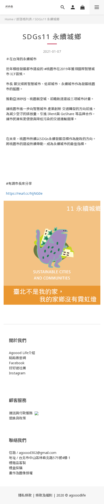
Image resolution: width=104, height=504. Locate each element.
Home (9, 19)
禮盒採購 (15, 468)
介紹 (31, 352)
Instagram (17, 373)
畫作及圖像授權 (21, 473)
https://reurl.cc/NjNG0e (24, 193)
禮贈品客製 (17, 462)
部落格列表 (24, 19)
